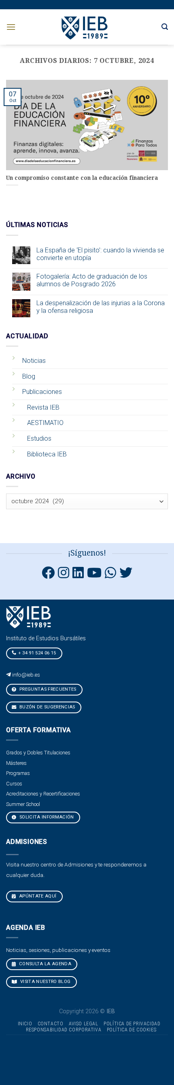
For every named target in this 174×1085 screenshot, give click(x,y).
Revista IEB (43, 407)
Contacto (51, 1024)
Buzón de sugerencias (46, 707)
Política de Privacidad (132, 1024)
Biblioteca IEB (47, 454)
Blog (28, 376)
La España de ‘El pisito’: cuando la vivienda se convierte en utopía (100, 254)
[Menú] (11, 27)
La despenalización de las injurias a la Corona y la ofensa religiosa (100, 306)
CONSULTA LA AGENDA (44, 963)
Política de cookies (132, 1030)
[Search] (164, 27)
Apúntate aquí (37, 896)
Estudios (39, 438)
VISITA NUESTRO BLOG (45, 981)
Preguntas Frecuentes (47, 689)
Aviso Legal (83, 1024)
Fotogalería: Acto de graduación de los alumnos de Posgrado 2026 (91, 280)
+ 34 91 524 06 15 (37, 653)
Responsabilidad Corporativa (64, 1030)
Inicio (25, 1024)
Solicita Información (46, 817)
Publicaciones (42, 392)
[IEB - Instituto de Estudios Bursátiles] (85, 26)
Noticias (34, 360)
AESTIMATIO (45, 423)
